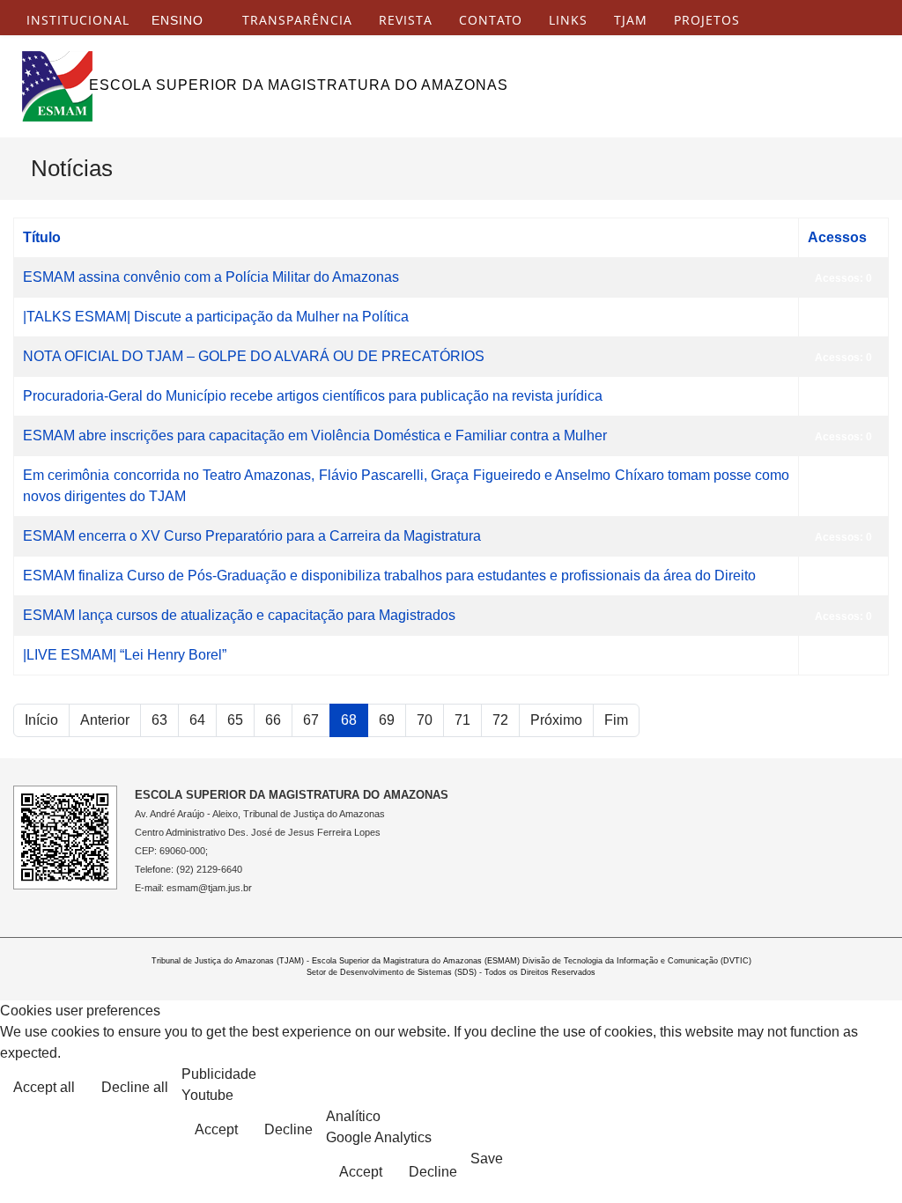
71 (462, 719)
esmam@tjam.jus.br (209, 887)
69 (387, 719)
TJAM (630, 20)
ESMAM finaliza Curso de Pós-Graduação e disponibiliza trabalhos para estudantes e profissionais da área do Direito (389, 575)
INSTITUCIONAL (77, 20)
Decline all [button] (134, 1087)
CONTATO (490, 20)
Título (42, 237)
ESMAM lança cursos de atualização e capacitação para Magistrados (239, 615)
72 (500, 719)
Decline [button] (288, 1129)
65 (235, 719)
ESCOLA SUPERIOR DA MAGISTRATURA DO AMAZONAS (298, 84)
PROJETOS (707, 20)
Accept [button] (216, 1129)
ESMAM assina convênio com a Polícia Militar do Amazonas (211, 276)
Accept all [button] (44, 1087)
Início (41, 719)
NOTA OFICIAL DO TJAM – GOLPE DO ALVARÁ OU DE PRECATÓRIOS (253, 356)
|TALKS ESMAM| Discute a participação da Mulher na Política (216, 316)
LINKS (568, 20)
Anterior (104, 719)
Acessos (837, 237)
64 (197, 719)
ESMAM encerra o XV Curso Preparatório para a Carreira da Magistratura (252, 535)
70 (425, 719)
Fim (616, 719)
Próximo (556, 719)
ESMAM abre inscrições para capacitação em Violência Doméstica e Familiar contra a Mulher (315, 435)
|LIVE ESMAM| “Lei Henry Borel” (124, 654)
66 (273, 719)
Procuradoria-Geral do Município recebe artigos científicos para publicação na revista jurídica (313, 395)
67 (311, 719)
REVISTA (406, 20)
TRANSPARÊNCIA (297, 20)
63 (159, 719)
